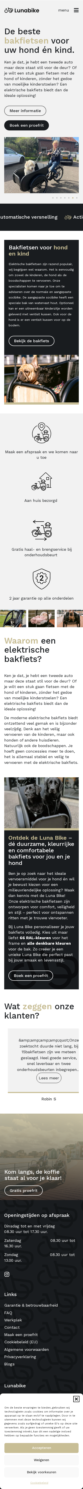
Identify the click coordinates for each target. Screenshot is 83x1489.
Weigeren (41, 1460)
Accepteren (41, 1448)
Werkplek (13, 1320)
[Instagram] (7, 1274)
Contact (12, 1327)
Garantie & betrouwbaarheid (31, 1305)
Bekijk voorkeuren (41, 1472)
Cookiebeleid (39, 1482)
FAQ (8, 1312)
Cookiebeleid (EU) (21, 1342)
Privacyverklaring (20, 1356)
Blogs (9, 1364)
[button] (76, 1399)
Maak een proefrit (21, 1334)
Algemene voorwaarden (26, 1349)
